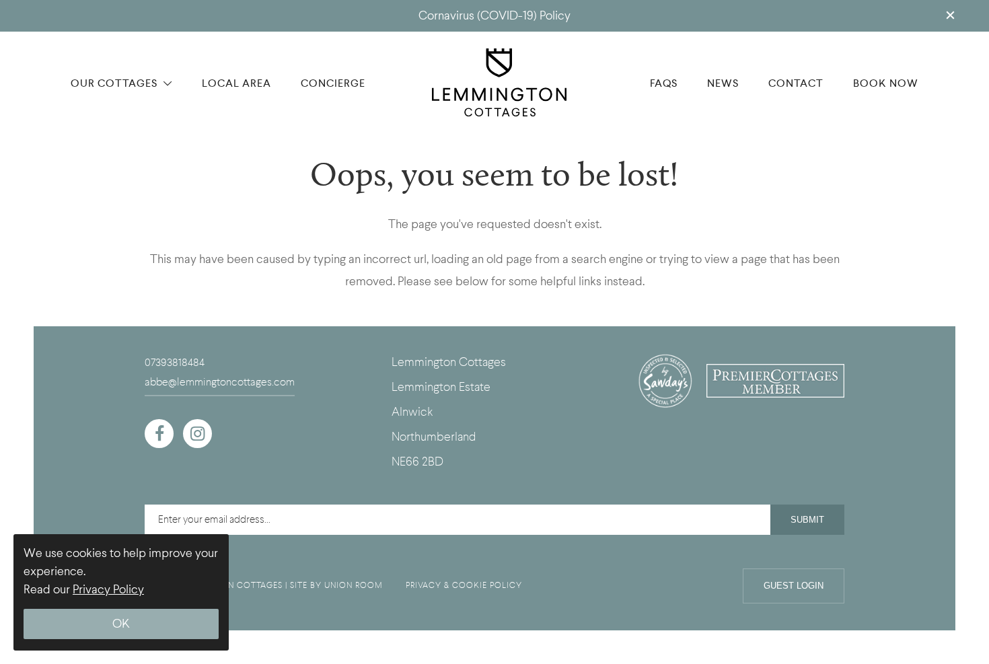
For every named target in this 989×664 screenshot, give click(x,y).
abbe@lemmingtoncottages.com (220, 382)
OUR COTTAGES (115, 83)
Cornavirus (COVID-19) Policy (494, 16)
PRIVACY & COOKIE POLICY (464, 585)
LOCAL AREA (236, 83)
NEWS (723, 83)
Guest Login (793, 586)
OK (121, 624)
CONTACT (795, 83)
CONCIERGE (333, 83)
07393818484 (175, 363)
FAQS (663, 83)
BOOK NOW (885, 83)
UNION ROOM (353, 585)
